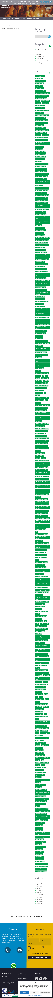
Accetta (24, 992)
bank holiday (47, 237)
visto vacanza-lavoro (40, 689)
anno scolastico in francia (41, 446)
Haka (37, 725)
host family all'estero (40, 287)
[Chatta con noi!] (14, 962)
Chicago (37, 668)
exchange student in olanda (42, 245)
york (43, 375)
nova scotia (45, 706)
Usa (36, 697)
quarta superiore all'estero (42, 122)
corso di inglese (39, 830)
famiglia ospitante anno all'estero (41, 274)
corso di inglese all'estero (41, 197)
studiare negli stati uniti (41, 252)
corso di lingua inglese (41, 847)
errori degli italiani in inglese (42, 543)
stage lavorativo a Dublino (42, 534)
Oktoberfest (38, 469)
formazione (46, 380)
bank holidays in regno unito (42, 240)
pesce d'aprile (39, 757)
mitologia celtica (39, 601)
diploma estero (39, 393)
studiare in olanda (40, 247)
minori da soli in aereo (41, 278)
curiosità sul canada (40, 235)
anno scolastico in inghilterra (42, 195)
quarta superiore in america (42, 259)
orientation (38, 103)
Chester (43, 765)
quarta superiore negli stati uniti (42, 255)
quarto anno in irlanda (41, 436)
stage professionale (40, 631)
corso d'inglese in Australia (42, 663)
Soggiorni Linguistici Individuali (34, 947)
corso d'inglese (39, 714)
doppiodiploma (39, 86)
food (46, 400)
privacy (47, 953)
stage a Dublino (39, 541)
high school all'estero (40, 166)
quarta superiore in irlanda (42, 438)
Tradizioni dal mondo (41, 49)
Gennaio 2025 (40, 903)
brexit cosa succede (40, 228)
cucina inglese (45, 745)
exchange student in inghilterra (40, 320)
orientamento (45, 103)
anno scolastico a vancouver (42, 174)
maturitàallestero (40, 88)
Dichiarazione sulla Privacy (37, 995)
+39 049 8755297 (7, 955)
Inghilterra (38, 767)
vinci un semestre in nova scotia (41, 722)
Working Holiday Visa (40, 687)
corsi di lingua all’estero (22, 980)
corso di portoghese (44, 733)
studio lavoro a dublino (41, 169)
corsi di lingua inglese (41, 796)
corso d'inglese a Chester (41, 654)
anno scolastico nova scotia (42, 494)
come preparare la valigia (42, 443)
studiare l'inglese (39, 709)
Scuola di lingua (40, 58)
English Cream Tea (40, 643)
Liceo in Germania (40, 146)
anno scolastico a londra (41, 193)
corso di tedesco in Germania (42, 460)
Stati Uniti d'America (40, 772)
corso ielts (38, 496)
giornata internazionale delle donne (42, 360)
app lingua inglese (40, 775)
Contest (38, 52)
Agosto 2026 (39, 884)
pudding (46, 694)
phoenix (37, 383)
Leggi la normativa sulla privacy (7, 983)
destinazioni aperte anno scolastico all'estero (41, 570)
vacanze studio (39, 711)
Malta (45, 714)
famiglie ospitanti (40, 125)
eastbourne (38, 782)
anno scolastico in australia (42, 373)
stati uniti (38, 716)
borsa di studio (45, 378)
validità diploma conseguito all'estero (42, 546)
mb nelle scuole (39, 338)
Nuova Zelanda (43, 725)
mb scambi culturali (40, 861)
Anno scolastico (40, 56)
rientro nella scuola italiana (42, 110)
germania (38, 400)
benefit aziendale (40, 839)
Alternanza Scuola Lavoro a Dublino (42, 537)
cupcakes (38, 614)
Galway (47, 699)
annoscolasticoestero (40, 81)
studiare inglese (43, 730)
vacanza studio (39, 595)
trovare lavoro (39, 811)
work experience (44, 799)
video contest (39, 675)
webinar (37, 100)
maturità (38, 806)
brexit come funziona (40, 230)
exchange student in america (42, 405)
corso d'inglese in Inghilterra (42, 428)
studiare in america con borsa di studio (42, 293)
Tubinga (37, 765)
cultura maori (39, 619)
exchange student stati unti (42, 209)
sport (37, 560)
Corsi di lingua (40, 63)
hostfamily (38, 135)
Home (26, 3)
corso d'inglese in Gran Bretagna (41, 659)
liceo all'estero (45, 135)
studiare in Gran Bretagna (42, 704)
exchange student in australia (42, 343)
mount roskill (39, 357)
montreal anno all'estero (41, 178)
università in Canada (40, 433)
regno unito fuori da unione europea (42, 309)
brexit (37, 730)
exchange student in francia (42, 441)
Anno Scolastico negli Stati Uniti (42, 678)
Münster (37, 760)
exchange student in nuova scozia (42, 486)
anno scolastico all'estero (41, 864)
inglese (45, 869)
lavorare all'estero (40, 851)
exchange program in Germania (41, 143)
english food (38, 762)
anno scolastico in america (42, 407)
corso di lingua (39, 854)
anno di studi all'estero (41, 352)
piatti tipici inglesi (40, 770)
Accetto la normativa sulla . (39, 953)
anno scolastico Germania (41, 137)
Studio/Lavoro (47, 947)
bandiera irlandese (40, 606)
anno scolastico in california (42, 317)
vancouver (38, 375)
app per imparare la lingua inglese (42, 817)
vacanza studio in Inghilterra (42, 592)
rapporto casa (39, 185)
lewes (45, 789)
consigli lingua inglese (41, 784)
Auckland (38, 745)
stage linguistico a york (41, 410)
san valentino (39, 380)
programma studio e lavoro (42, 728)
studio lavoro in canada (41, 269)
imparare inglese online (41, 801)
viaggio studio (39, 823)
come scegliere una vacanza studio (42, 598)
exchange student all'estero (42, 476)
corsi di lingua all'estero (41, 871)
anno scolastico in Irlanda (41, 499)
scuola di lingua (39, 825)
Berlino (37, 740)
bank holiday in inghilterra (42, 242)
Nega (34, 992)
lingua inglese (39, 869)
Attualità (39, 54)
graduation (43, 804)
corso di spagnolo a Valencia (42, 504)
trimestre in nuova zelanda (42, 115)
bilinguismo (38, 587)
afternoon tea (39, 735)
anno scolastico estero (41, 151)
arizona (42, 383)
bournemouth (39, 844)
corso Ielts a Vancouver (41, 555)
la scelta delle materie (41, 529)
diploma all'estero (40, 113)
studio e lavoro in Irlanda (41, 640)
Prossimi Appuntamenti (24, 1)
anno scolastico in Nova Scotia (41, 525)
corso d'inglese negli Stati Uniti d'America (41, 637)
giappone (38, 378)
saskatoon (38, 371)
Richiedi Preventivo (27, 22)
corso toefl (45, 469)
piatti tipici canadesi (40, 333)
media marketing (40, 699)
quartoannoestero (40, 83)
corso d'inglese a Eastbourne (42, 656)
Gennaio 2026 (40, 895)
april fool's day (39, 748)
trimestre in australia (41, 118)
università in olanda (40, 266)
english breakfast (40, 752)
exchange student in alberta (42, 190)
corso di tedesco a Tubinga (42, 467)
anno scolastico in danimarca (42, 93)
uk (44, 393)
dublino (37, 799)
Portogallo (46, 738)
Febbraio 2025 (40, 901)
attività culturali (44, 820)
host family (45, 587)
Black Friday (38, 682)
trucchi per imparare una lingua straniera (41, 584)
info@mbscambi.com (19, 955)
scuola (42, 390)
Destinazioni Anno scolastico (33, 18)
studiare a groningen (40, 250)
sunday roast (39, 706)
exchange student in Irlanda (42, 501)
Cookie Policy (31, 995)
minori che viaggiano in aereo (42, 280)
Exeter (37, 623)
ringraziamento (39, 336)
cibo (43, 400)
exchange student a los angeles (41, 327)
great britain (39, 787)
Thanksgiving (46, 675)
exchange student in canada (42, 479)
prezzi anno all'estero (40, 127)
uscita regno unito (40, 306)
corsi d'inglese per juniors (41, 513)
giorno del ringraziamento (42, 340)
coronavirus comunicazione (42, 164)
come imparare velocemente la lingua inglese (42, 793)
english (42, 604)
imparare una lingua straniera (40, 833)
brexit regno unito (40, 232)
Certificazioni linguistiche (16, 22)
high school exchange (41, 156)
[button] (50, 982)
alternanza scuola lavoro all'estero (41, 473)
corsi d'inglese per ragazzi (42, 515)
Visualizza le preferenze (45, 992)
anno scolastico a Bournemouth (40, 314)
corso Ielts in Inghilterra (41, 550)
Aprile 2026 (39, 892)
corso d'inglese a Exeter (41, 626)
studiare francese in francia (42, 448)
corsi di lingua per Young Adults (41, 579)
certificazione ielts (44, 623)
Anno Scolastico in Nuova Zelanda (41, 646)
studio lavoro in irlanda (41, 171)
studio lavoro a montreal (41, 271)
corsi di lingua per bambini (42, 398)
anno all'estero (39, 345)
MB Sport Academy (40, 565)
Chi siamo (32, 3)
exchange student (40, 574)
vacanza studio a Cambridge (42, 423)
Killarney (38, 701)
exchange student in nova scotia (42, 482)
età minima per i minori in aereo (42, 284)
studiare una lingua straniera (42, 837)
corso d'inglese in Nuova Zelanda (41, 650)
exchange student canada (42, 202)
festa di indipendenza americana (41, 349)
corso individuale (39, 856)
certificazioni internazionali (42, 808)
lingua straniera (39, 859)
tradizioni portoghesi (40, 743)
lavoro (37, 719)
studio (37, 733)
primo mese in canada (41, 214)
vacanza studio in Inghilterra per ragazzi (42, 521)
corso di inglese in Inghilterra (42, 590)
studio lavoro (39, 692)
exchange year (39, 78)
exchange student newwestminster (40, 206)
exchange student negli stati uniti (42, 182)
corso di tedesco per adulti (42, 670)
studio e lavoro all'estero (41, 616)
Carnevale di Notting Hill (41, 388)
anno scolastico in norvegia (42, 95)
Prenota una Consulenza (9, 1)
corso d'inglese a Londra (41, 557)
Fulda (42, 760)
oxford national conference (42, 385)
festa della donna (40, 368)
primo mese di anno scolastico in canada (43, 222)
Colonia (42, 740)
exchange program (40, 76)
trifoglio (37, 604)
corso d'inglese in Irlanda (41, 611)
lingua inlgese (39, 789)
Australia (45, 682)
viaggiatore (38, 403)
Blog (38, 3)
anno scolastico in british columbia (41, 413)
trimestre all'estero (40, 105)
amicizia (43, 458)
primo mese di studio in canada (41, 217)
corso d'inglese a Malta (41, 665)
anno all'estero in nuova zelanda (41, 365)
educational (38, 301)
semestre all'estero (40, 108)
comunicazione (39, 694)
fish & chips (45, 762)
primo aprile (46, 757)
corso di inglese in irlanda (41, 355)
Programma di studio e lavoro (43, 60)
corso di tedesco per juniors (42, 673)
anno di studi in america (41, 290)
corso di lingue (39, 827)
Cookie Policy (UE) (19, 3)
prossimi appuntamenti (22, 978)
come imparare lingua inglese (42, 780)
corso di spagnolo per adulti (42, 511)
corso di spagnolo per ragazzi (42, 518)
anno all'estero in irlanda (41, 431)
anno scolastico (39, 149)
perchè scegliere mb (40, 296)
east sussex (38, 777)
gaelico (46, 601)
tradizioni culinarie (40, 453)
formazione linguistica (41, 842)
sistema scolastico (45, 100)
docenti (37, 390)
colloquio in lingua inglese (42, 628)
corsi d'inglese (39, 738)
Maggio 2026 (40, 890)
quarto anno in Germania (41, 140)
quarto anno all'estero (41, 154)
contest (40, 697)
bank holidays (39, 237)
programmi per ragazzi (41, 813)
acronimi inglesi (39, 621)
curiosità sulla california (41, 331)
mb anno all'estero (40, 299)
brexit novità (39, 225)
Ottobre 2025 (40, 897)
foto (47, 383)
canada (37, 804)
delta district (39, 421)
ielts (45, 621)
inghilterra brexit (39, 304)
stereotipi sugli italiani (41, 567)
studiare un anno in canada (42, 188)
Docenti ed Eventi (6, 22)
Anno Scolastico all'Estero (35, 949)
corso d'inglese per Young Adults (41, 417)
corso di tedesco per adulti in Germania (42, 464)
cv (44, 823)
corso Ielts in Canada (40, 552)
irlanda (43, 767)
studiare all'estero (40, 455)
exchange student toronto (42, 176)
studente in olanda (40, 261)
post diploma (46, 301)
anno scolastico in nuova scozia (41, 490)
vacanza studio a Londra (41, 562)
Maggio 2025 (40, 899)
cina (47, 375)
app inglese (46, 811)
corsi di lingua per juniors (41, 576)
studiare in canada (40, 159)
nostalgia (38, 458)
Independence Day (40, 755)
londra (37, 820)
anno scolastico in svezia (41, 98)
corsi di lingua (39, 849)
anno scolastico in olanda (41, 264)
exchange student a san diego (43, 324)
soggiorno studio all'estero (42, 200)
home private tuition (40, 91)
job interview (39, 633)
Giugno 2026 (39, 888)
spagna (37, 395)
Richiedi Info (35, 1)
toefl (37, 531)
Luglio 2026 (39, 886)
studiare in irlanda (40, 426)
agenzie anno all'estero (41, 132)
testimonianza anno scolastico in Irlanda (42, 507)
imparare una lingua (40, 212)
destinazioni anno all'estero (42, 130)
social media (45, 716)
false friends (38, 609)
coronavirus (38, 161)
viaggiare (38, 450)
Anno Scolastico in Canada (42, 684)
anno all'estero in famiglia (42, 120)
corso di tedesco (39, 750)
